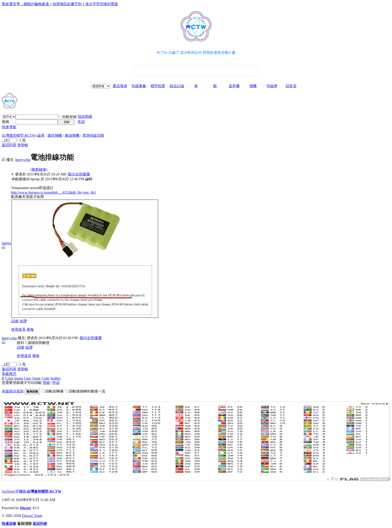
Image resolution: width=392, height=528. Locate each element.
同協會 (272, 86)
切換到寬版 (109, 4)
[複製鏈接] (38, 169)
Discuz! (25, 508)
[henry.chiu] (3, 160)
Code (45, 378)
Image (18, 378)
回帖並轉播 (54, 391)
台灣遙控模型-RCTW (18, 135)
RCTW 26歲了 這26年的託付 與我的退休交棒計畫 (196, 52)
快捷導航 (9, 127)
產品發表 (120, 86)
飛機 (253, 86)
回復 (14, 321)
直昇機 (234, 86)
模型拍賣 (158, 86)
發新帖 (22, 145)
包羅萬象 (139, 86)
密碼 (5, 122)
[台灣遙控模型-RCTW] (9, 107)
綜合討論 (177, 86)
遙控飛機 (54, 135)
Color (9, 378)
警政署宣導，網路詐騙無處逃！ (27, 4)
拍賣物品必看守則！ (69, 4)
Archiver (8, 491)
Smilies (55, 378)
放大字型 (92, 4)
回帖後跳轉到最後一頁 (87, 391)
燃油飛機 (72, 135)
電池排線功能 (93, 135)
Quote (36, 378)
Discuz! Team (32, 516)
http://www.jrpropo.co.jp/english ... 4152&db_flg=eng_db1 (53, 192)
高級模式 (9, 374)
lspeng (6, 243)
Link (27, 378)
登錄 (46, 383)
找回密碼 (85, 116)
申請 (81, 122)
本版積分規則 (13, 391)
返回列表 (9, 145)
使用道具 (18, 329)
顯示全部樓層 (79, 174)
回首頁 (291, 86)
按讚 (23, 321)
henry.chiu (22, 160)
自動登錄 (69, 117)
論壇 (40, 135)
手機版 (20, 491)
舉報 (30, 329)
